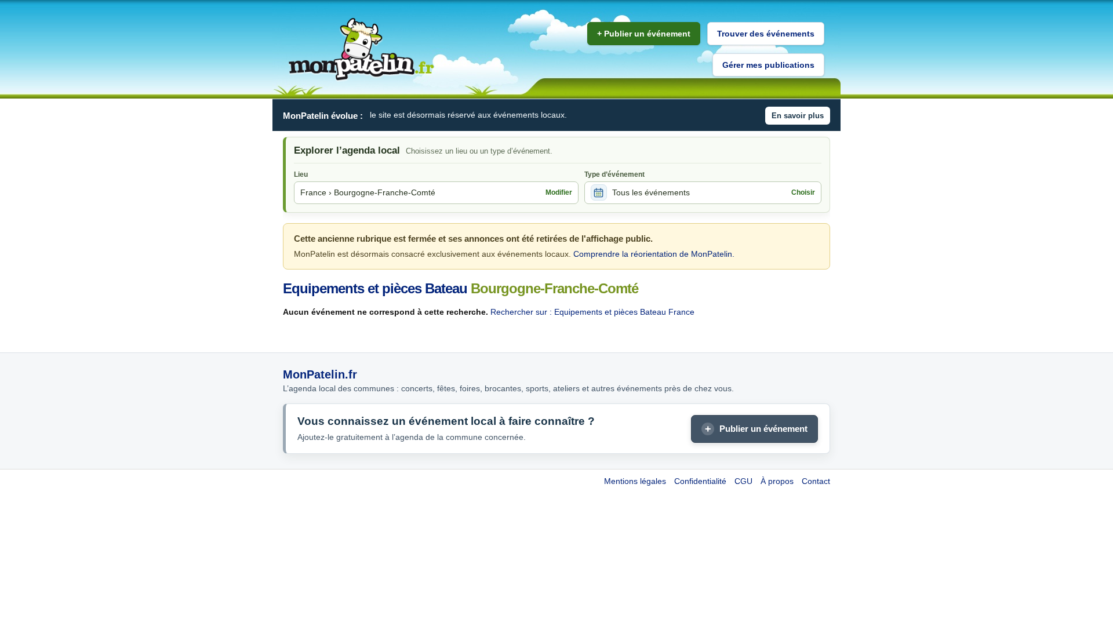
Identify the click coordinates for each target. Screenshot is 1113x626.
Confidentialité (700, 481)
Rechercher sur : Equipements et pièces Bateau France (592, 311)
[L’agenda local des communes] (361, 49)
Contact (816, 481)
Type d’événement (614, 174)
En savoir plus (798, 115)
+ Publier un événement (643, 33)
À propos (777, 481)
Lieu (301, 174)
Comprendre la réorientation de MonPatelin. (653, 254)
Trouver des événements (765, 33)
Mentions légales (635, 481)
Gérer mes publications (768, 65)
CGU (743, 481)
